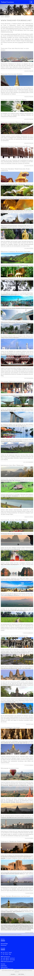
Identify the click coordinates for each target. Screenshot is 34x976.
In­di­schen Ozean (19, 39)
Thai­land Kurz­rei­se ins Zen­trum (13, 184)
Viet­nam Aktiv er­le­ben (9, 496)
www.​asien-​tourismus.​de (10, 34)
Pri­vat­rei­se (20, 42)
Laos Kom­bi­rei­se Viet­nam (10, 727)
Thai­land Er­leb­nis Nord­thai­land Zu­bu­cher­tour (15, 169)
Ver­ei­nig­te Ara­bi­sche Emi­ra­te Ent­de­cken (16, 841)
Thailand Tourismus (7, 2)
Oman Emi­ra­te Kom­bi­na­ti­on (11, 874)
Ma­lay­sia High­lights (9, 294)
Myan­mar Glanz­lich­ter (10, 768)
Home (2, 16)
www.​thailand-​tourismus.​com (13, 28)
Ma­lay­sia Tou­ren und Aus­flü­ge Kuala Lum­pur (15, 226)
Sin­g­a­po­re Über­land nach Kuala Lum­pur (16, 381)
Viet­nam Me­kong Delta (10, 595)
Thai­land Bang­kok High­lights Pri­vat (15, 198)
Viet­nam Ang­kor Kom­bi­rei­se (11, 534)
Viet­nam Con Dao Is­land (10, 580)
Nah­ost (9, 39)
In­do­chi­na (27, 39)
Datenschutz (4, 967)
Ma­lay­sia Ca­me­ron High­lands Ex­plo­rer (15, 251)
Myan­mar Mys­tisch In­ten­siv (11, 802)
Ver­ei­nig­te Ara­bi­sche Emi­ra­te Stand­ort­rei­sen (16, 857)
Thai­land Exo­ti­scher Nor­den (11, 74)
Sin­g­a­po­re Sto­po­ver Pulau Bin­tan (13, 426)
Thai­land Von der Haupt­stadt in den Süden (15, 49)
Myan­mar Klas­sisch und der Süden (14, 743)
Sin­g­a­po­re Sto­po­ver (8, 410)
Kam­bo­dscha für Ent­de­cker (11, 685)
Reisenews (3, 945)
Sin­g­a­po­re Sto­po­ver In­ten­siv (11, 395)
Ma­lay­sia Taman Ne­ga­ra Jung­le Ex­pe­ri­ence (17, 279)
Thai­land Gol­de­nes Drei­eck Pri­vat (13, 100)
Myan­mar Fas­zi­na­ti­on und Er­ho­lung (15, 785)
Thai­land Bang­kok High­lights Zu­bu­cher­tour (16, 211)
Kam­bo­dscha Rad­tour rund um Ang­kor (16, 668)
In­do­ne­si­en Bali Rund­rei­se (10, 480)
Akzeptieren (13, 974)
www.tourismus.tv (8, 961)
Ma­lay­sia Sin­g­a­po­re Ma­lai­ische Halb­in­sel (16, 308)
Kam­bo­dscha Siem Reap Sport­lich (13, 610)
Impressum (4, 965)
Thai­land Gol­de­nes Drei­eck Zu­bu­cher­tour (17, 122)
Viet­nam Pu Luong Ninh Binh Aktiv (14, 520)
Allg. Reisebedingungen (7, 968)
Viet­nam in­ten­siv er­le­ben (10, 549)
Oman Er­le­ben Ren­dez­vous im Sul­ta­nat (15, 896)
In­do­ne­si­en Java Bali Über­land (12, 465)
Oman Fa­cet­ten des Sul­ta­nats (12, 911)
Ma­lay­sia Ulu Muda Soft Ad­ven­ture (14, 265)
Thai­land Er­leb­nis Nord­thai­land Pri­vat (16, 146)
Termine (3, 964)
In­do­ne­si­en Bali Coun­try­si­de (11, 441)
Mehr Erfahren (21, 974)
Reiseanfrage (4, 943)
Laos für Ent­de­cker (8, 702)
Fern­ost (3, 40)
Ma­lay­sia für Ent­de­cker (10, 337)
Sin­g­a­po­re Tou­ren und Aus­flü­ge (13, 354)
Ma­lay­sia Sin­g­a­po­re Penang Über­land (15, 322)
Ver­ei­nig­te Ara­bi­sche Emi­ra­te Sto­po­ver (15, 817)
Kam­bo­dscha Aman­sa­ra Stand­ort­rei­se (15, 653)
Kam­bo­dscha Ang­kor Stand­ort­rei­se (14, 636)
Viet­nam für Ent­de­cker (9, 564)
